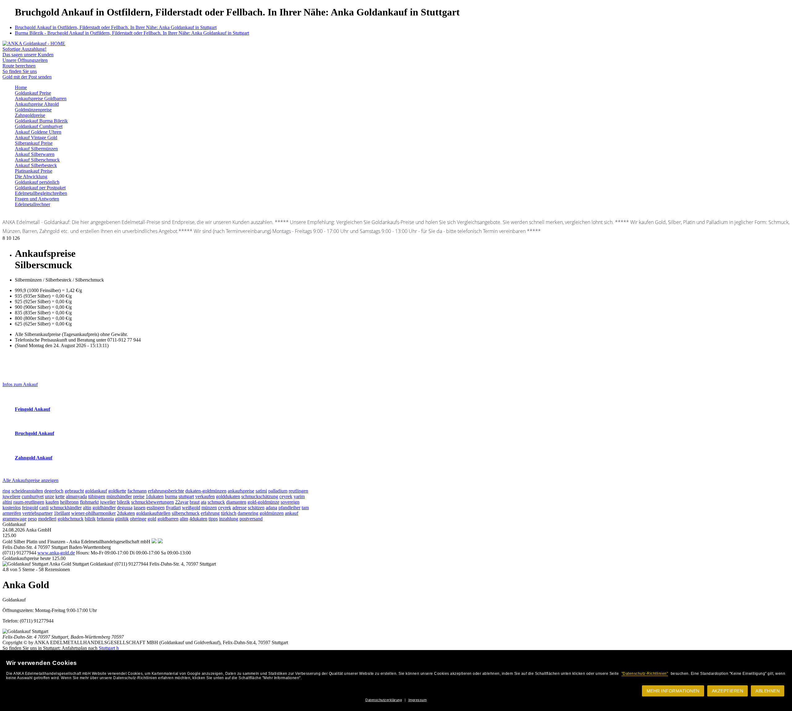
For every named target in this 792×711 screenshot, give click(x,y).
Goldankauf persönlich (37, 182)
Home (21, 87)
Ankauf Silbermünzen (36, 148)
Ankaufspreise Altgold (37, 104)
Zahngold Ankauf (33, 457)
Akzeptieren (727, 690)
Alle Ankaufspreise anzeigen (30, 480)
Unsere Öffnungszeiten (25, 60)
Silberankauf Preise (34, 143)
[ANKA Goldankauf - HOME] (33, 43)
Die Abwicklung (31, 176)
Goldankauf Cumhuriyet (38, 126)
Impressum (417, 700)
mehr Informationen (673, 690)
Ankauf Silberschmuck (37, 159)
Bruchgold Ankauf (34, 433)
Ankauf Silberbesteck (36, 165)
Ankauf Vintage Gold (36, 137)
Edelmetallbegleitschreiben (41, 193)
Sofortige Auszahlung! (24, 49)
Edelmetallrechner (32, 204)
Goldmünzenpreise (33, 109)
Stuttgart (107, 648)
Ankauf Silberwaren (34, 154)
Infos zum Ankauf (20, 384)
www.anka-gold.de (56, 552)
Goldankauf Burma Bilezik (41, 120)
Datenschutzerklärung (383, 700)
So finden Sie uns (19, 71)
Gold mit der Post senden (27, 77)
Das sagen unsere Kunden (28, 54)
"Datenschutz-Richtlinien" (645, 673)
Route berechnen (19, 65)
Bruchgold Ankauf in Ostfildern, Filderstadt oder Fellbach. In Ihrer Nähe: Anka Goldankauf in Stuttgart (116, 27)
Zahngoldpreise (30, 115)
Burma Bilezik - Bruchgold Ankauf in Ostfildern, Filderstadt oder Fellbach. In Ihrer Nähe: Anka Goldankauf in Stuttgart (132, 33)
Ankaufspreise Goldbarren (41, 98)
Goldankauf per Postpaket (40, 187)
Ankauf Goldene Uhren (38, 132)
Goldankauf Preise (33, 93)
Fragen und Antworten (37, 198)
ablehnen (767, 690)
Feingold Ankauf (32, 409)
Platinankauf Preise (33, 171)
